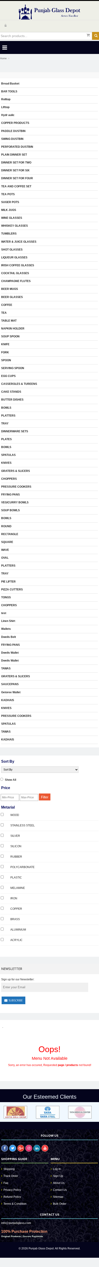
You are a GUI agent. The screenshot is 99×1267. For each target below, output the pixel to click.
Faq (5, 1183)
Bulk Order (59, 1203)
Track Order (10, 1176)
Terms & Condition (14, 1203)
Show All (10, 779)
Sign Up (58, 1176)
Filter (44, 797)
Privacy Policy (12, 1190)
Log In (57, 1169)
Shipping (9, 1169)
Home (3, 58)
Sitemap (58, 1196)
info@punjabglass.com (16, 1223)
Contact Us (60, 1190)
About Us (58, 1183)
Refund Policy (12, 1196)
